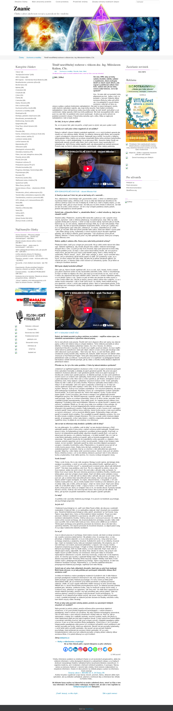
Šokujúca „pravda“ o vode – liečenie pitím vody (32, 258)
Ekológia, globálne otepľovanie (26, 116)
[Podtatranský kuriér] (31, 336)
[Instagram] (80, 648)
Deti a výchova (21, 105)
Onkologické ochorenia (24, 149)
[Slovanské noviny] (31, 343)
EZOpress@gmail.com (82, 687)
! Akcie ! (18, 72)
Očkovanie (19, 147)
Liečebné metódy (21, 139)
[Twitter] (70, 648)
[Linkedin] (75, 648)
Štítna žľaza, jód (21, 185)
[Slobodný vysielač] (31, 316)
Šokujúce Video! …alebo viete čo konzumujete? (27, 246)
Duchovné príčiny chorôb (24, 108)
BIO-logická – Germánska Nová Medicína (30, 80)
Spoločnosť (20, 183)
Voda (17, 210)
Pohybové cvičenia (22, 162)
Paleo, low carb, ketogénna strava (27, 154)
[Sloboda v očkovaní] (31, 326)
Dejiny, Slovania (21, 103)
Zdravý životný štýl (22, 218)
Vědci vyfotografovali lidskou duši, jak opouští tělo (31, 250)
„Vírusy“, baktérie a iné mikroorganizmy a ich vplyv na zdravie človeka (31, 281)
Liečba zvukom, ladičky (24, 136)
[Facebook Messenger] (90, 648)
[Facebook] (65, 648)
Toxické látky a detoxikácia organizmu (29, 195)
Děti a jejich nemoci (110, 693)
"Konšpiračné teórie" (23, 75)
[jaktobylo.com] (31, 339)
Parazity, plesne (21, 157)
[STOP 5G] (31, 349)
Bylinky (18, 87)
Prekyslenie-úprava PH (24, 165)
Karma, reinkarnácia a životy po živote (29, 134)
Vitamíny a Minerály (22, 208)
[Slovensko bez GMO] (31, 333)
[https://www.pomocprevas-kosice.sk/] (31, 291)
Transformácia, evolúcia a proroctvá (28, 197)
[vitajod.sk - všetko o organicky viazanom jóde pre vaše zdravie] (142, 153)
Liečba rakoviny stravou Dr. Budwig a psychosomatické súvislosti (28, 255)
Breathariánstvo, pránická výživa (27, 82)
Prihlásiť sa (130, 183)
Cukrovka (19, 100)
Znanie (22, 8)
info (56, 71)
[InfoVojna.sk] (31, 346)
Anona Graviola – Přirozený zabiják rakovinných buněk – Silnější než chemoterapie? (28, 236)
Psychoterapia (20, 172)
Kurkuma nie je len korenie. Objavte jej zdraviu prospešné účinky (32, 277)
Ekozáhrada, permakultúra (25, 118)
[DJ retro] (142, 136)
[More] (110, 648)
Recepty (18, 175)
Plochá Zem (20, 160)
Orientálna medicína (23, 152)
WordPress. (89, 709)
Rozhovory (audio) (22, 178)
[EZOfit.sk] (142, 95)
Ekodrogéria (20, 113)
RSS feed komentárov (133, 188)
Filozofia (75, 71)
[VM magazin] (31, 302)
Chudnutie (19, 93)
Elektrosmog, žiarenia (23, 121)
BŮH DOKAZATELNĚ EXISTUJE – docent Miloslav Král (75, 191)
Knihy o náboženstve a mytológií (70, 642)
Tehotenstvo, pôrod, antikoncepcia (27, 192)
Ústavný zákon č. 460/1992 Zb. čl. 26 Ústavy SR (86, 673)
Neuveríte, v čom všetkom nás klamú (28, 263)
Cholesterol (20, 90)
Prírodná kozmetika (22, 167)
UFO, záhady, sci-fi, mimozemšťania (28, 200)
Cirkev (18, 95)
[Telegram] (105, 648)
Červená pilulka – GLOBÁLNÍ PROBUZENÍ (30, 272)
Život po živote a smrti (23, 221)
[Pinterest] (85, 648)
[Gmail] (100, 648)
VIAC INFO (142, 72)
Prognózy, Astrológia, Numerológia (27, 170)
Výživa (18, 213)
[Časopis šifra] (31, 330)
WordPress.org (131, 190)
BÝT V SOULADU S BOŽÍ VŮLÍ (67, 333)
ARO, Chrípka (20, 77)
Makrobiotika (20, 144)
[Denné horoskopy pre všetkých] (142, 158)
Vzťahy (18, 215)
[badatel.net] (31, 353)
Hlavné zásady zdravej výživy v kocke (28, 241)
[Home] (15, 57)
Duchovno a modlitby (34, 57)
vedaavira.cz (64, 638)
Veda (80, 71)
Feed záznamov (131, 185)
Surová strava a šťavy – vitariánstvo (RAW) (30, 188)
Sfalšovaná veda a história (25, 180)
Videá (84, 71)
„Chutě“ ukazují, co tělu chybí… (67, 693)
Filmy (17, 129)
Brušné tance (20, 85)
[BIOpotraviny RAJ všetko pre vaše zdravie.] (142, 88)
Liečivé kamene (21, 141)
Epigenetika (20, 124)
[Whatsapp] (95, 648)
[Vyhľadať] (158, 2)
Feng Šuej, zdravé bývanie (25, 126)
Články (21, 57)
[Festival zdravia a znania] (142, 113)
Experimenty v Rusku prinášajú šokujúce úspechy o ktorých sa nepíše (30, 268)
